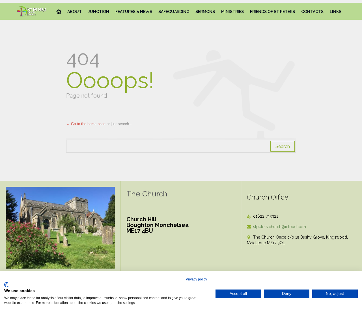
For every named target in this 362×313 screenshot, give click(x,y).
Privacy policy (196, 279)
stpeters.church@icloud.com (276, 226)
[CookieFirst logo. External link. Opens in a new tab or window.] (6, 284)
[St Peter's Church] (32, 11)
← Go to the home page (85, 124)
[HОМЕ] (59, 12)
